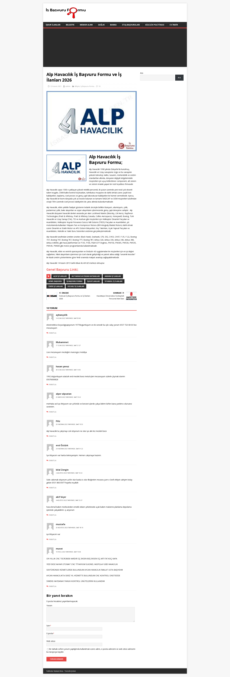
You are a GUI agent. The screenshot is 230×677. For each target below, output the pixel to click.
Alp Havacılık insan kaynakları (86, 276)
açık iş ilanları (60, 276)
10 (99, 86)
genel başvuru (55, 281)
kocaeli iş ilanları (76, 286)
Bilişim (77, 86)
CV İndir (174, 24)
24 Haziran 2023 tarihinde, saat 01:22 (69, 449)
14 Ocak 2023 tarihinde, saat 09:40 (68, 318)
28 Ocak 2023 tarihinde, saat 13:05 (68, 370)
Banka (113, 24)
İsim (48, 625)
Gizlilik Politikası (154, 24)
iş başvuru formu (74, 281)
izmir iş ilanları (55, 286)
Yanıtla (52, 333)
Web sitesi (50, 641)
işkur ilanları (93, 281)
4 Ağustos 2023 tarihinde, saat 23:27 (69, 500)
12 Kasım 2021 (55, 86)
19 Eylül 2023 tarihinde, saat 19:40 (68, 552)
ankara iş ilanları (113, 276)
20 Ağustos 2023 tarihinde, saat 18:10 (69, 528)
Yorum (49, 605)
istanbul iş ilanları (113, 281)
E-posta (49, 633)
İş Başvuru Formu (87, 86)
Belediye (70, 24)
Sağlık (101, 24)
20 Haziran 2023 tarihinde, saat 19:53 (69, 424)
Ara (141, 73)
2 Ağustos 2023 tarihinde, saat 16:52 (69, 473)
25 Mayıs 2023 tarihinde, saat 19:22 (68, 397)
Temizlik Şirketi (70, 671)
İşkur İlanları (53, 24)
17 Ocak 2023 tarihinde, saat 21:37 (68, 345)
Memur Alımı (86, 24)
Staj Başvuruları (131, 24)
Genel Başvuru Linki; (62, 269)
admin (67, 86)
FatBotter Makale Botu (54, 671)
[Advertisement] (115, 48)
